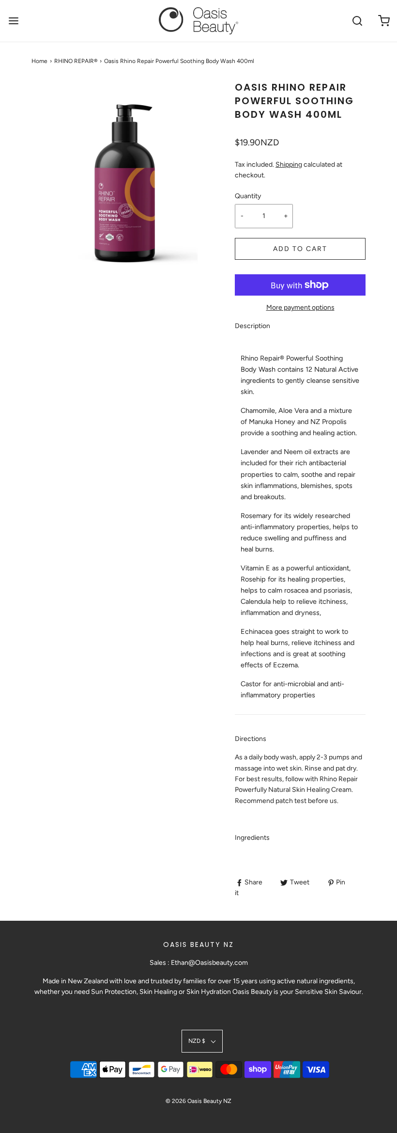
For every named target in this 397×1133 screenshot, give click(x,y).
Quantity (248, 196)
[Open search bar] (357, 20)
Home (39, 61)
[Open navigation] (13, 20)
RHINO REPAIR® (75, 61)
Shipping (288, 164)
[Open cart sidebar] (383, 20)
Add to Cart (300, 249)
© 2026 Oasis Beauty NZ (198, 1101)
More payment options (300, 307)
